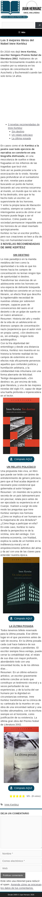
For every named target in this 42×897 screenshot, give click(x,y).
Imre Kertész (11, 804)
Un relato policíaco (22, 134)
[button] (21, 459)
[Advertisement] (21, 100)
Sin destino (18, 131)
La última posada (21, 138)
